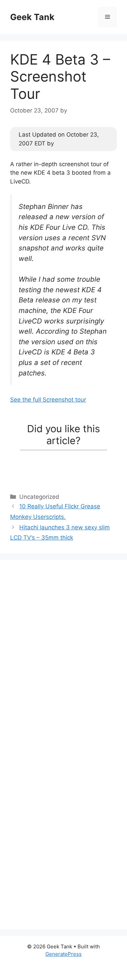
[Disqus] (63, 655)
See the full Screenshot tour (48, 399)
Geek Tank (32, 17)
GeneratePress (63, 954)
